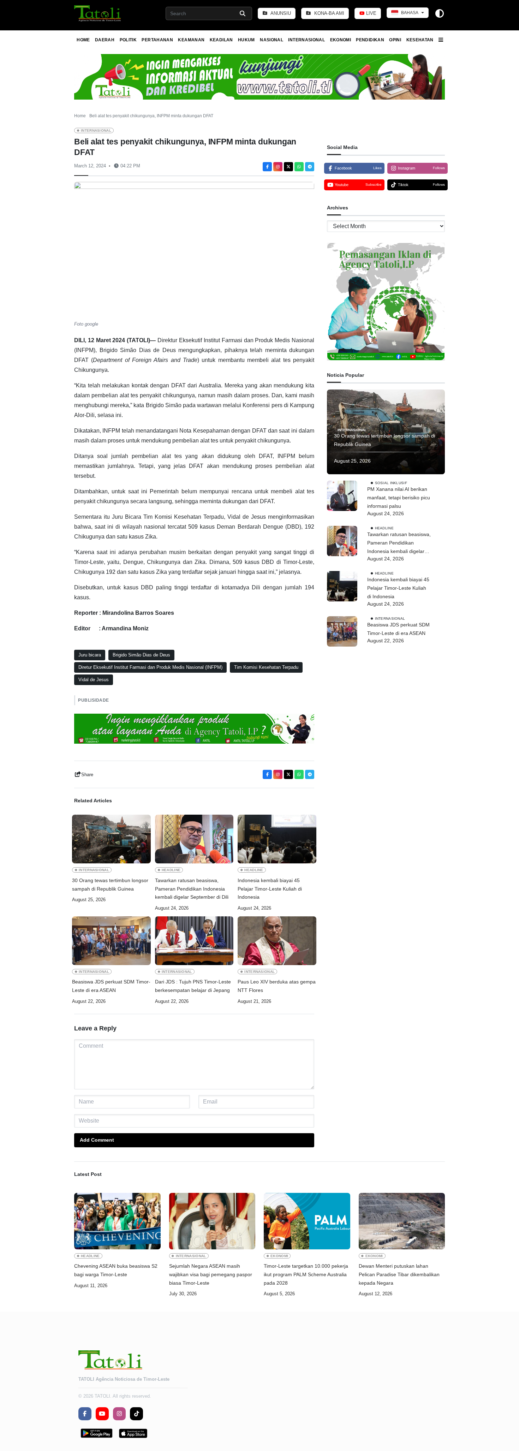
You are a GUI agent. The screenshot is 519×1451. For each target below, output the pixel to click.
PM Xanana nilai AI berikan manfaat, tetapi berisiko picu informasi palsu (398, 497)
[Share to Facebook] (267, 166)
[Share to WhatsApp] (299, 166)
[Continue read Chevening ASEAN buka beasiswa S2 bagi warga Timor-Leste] (117, 1221)
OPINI (395, 39)
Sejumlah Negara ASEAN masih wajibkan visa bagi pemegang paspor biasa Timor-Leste (210, 1274)
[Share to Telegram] (309, 166)
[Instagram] (277, 166)
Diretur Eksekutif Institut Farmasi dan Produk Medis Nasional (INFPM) (150, 667)
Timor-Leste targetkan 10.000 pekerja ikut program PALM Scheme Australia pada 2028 (306, 1274)
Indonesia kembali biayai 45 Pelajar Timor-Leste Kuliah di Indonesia (270, 889)
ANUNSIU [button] (280, 13)
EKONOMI (340, 39)
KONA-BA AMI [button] (328, 13)
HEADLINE (171, 870)
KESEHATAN (420, 39)
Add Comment (97, 1140)
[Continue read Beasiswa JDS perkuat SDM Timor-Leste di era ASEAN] (111, 940)
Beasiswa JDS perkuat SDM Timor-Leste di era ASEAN (111, 986)
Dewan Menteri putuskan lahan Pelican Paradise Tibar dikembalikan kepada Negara (399, 1274)
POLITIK (128, 39)
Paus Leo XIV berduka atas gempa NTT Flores (277, 986)
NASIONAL (271, 39)
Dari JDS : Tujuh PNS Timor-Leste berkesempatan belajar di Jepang (193, 986)
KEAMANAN (191, 39)
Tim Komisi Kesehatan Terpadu (266, 667)
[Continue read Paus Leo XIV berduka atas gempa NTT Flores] (277, 940)
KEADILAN (221, 39)
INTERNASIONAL (306, 39)
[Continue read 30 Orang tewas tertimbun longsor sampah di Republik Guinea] (111, 839)
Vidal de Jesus (93, 679)
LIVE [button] (370, 13)
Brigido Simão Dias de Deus (141, 655)
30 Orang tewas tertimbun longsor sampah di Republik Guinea (110, 885)
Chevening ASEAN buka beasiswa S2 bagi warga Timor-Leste (115, 1270)
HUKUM (246, 39)
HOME (83, 39)
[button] (98, 13)
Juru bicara (89, 655)
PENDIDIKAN (370, 39)
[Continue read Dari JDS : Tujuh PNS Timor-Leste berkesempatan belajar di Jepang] (194, 940)
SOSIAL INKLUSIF (391, 482)
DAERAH (104, 39)
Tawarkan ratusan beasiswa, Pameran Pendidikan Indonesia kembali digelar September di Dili (191, 889)
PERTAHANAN (157, 39)
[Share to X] (288, 166)
